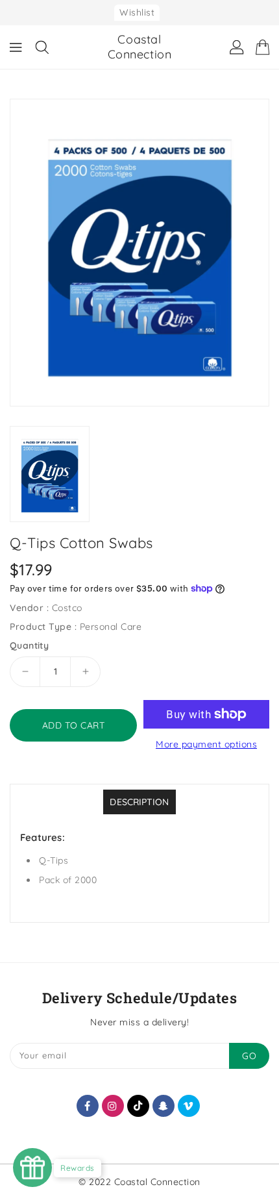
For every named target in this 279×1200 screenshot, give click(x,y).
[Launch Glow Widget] (32, 1167)
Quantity (29, 645)
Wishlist (136, 12)
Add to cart (73, 725)
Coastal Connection (140, 47)
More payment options (206, 744)
